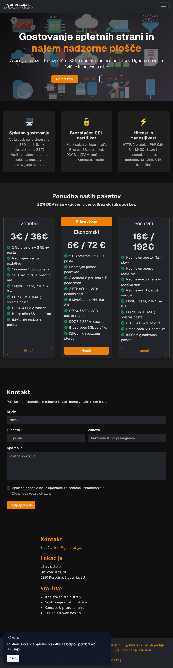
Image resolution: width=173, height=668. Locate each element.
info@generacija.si (69, 547)
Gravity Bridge (125, 650)
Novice (89, 79)
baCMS (113, 660)
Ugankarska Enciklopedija (144, 645)
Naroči (29, 350)
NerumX (145, 650)
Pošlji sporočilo (21, 505)
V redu (13, 658)
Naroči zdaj (65, 79)
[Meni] (164, 6)
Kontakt (111, 79)
